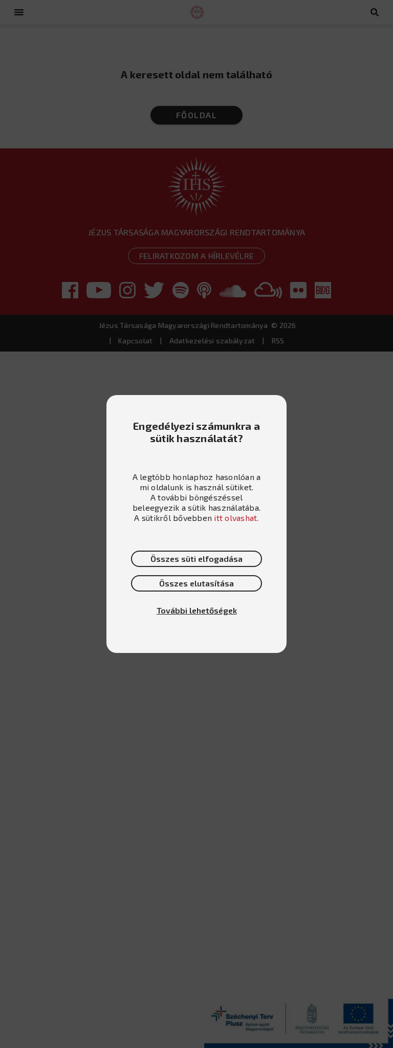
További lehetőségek (197, 610)
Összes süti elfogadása (196, 558)
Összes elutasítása (196, 583)
